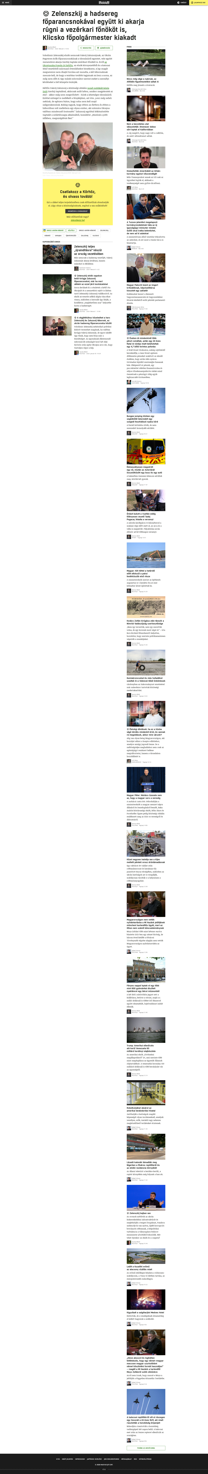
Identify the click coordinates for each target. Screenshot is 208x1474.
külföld (51, 49)
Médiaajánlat (126, 1459)
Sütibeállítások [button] (145, 1459)
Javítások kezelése (94, 1459)
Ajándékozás (105, 48)
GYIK (58, 1459)
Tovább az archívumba (146, 1448)
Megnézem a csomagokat (77, 211)
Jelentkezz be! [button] (78, 220)
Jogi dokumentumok (111, 1459)
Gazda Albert (52, 47)
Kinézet (184, 2)
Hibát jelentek (67, 1459)
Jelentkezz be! (199, 2)
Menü (7, 2)
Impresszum (80, 1459)
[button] (54, 230)
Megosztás (87, 48)
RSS (135, 1459)
